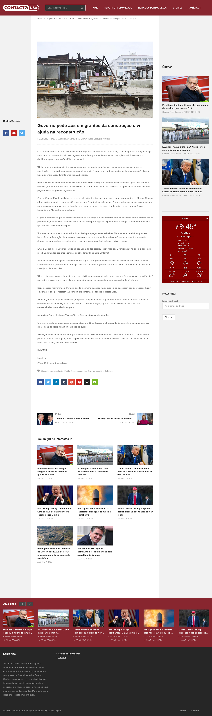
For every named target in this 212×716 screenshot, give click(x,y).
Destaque (98, 139)
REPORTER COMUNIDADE (118, 8)
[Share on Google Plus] (71, 382)
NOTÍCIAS (194, 8)
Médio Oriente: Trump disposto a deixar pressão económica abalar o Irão (135, 511)
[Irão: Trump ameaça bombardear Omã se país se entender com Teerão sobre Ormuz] (123, 618)
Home (40, 19)
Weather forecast (186, 281)
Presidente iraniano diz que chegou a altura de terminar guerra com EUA (52, 471)
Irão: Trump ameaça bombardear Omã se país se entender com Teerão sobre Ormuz (54, 511)
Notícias (106, 139)
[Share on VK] (87, 382)
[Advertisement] (15, 67)
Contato (62, 657)
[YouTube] (14, 133)
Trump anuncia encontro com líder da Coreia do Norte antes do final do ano (135, 471)
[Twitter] (22, 133)
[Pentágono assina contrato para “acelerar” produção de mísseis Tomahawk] (159, 618)
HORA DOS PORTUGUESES (152, 8)
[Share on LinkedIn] (56, 382)
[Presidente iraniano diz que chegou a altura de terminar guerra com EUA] (185, 89)
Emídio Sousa (70, 371)
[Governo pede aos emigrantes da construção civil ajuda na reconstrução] (55, 455)
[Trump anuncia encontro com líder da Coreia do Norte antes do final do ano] (185, 172)
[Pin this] (79, 382)
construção (58, 371)
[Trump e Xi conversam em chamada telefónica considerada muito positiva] (64, 419)
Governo (91, 371)
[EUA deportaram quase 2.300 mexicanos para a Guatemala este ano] (185, 130)
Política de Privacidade (69, 653)
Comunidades (87, 139)
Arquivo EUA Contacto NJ (57, 19)
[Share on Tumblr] (64, 382)
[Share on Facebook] (40, 382)
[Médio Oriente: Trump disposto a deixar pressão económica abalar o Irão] (194, 618)
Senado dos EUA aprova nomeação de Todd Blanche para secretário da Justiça (94, 551)
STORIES (177, 8)
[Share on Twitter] (48, 382)
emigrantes (82, 371)
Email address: (170, 301)
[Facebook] (6, 133)
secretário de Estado (104, 371)
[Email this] (95, 382)
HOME (95, 8)
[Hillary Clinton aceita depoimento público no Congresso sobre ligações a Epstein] (125, 419)
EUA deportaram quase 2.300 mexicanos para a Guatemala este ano (92, 471)
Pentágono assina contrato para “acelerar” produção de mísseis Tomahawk (94, 511)
